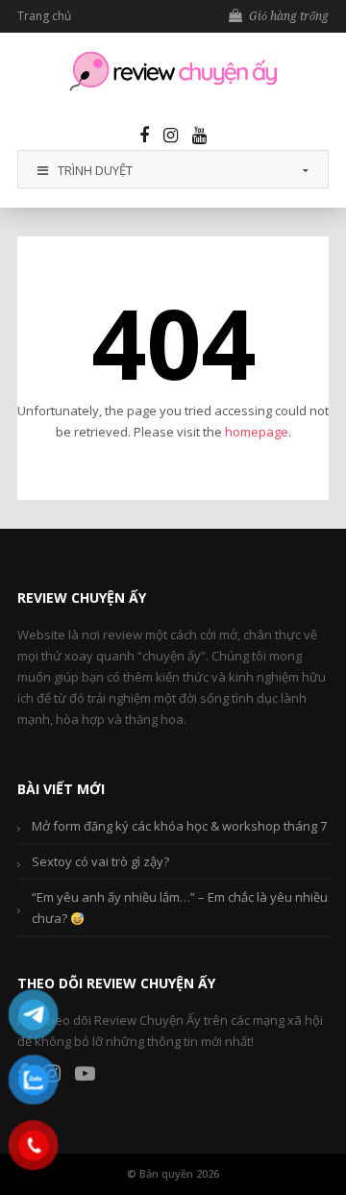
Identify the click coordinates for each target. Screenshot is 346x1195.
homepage (256, 431)
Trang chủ (44, 16)
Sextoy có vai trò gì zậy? (100, 861)
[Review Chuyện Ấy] (173, 71)
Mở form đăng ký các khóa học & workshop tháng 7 (179, 825)
